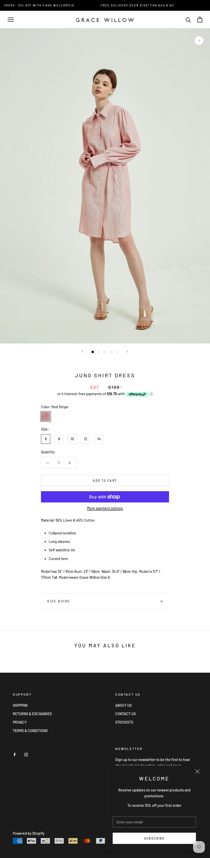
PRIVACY (20, 722)
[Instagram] (26, 754)
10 (72, 439)
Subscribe (154, 838)
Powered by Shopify (29, 833)
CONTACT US (125, 714)
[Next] (127, 351)
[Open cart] (199, 20)
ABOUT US (123, 705)
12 (85, 439)
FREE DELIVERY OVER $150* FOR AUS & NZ (130, 5)
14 (99, 439)
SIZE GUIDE (58, 601)
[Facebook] (14, 754)
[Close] (197, 771)
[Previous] (82, 351)
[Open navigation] (11, 19)
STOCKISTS (124, 722)
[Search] (188, 19)
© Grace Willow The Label (38, 826)
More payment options (105, 508)
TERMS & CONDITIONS (30, 730)
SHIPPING (20, 705)
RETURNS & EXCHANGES (32, 714)
